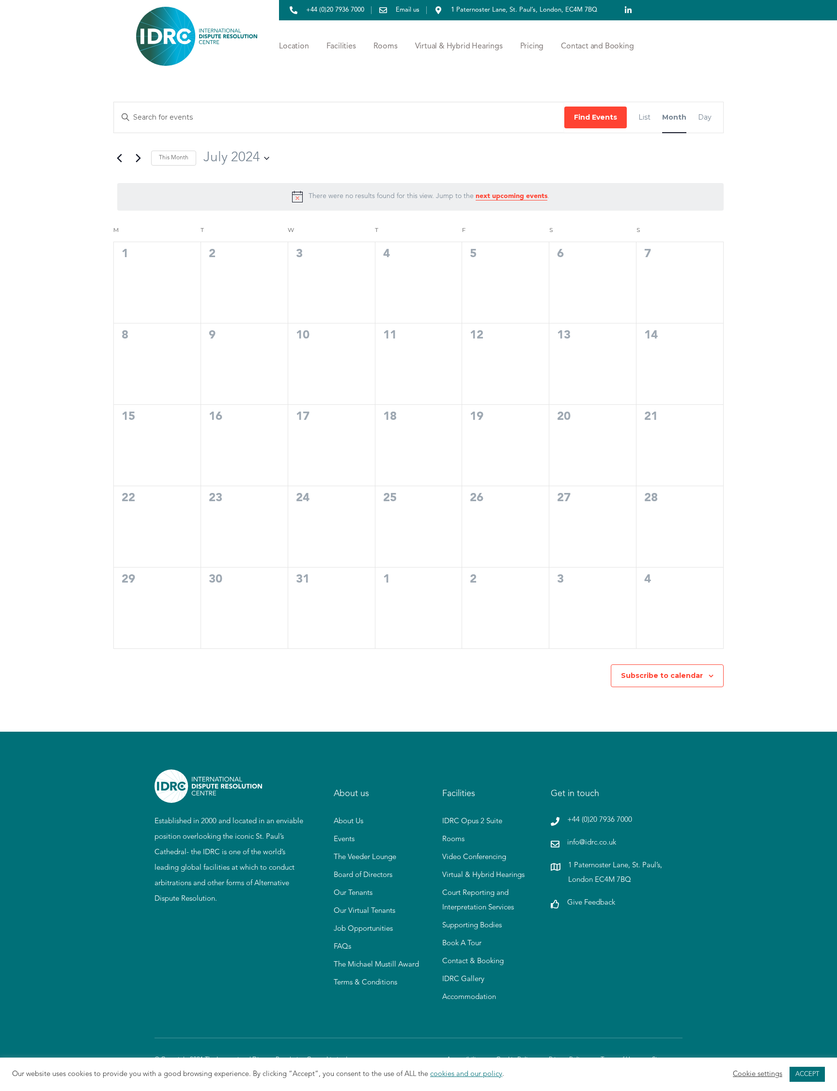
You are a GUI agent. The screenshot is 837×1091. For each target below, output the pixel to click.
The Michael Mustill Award (376, 964)
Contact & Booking (473, 961)
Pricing (532, 46)
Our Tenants (353, 893)
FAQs (342, 947)
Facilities (341, 46)
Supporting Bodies (472, 925)
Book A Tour (461, 943)
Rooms (385, 46)
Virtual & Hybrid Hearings (459, 46)
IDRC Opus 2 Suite (472, 821)
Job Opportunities (363, 929)
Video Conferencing (474, 857)
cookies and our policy (466, 1074)
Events (344, 839)
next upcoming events (511, 196)
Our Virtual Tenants (364, 911)
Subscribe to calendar (662, 675)
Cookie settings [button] (757, 1074)
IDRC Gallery (463, 979)
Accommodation (469, 997)
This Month (173, 158)
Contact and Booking (597, 46)
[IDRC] (208, 797)
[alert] (420, 196)
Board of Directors (363, 875)
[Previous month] (119, 158)
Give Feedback (591, 903)
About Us (348, 821)
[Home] (196, 46)
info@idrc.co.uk (591, 842)
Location (294, 46)
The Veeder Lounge (365, 857)
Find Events (595, 117)
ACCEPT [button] (807, 1074)
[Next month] (138, 158)
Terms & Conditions (365, 982)
